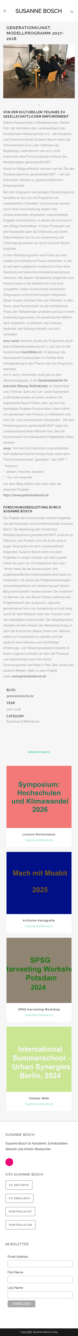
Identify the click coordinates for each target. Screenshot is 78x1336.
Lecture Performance (39, 834)
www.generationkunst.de (28, 676)
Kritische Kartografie (39, 920)
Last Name (15, 1287)
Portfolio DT (20, 1211)
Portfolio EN (20, 1224)
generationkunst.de (20, 696)
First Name (15, 1272)
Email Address (18, 1256)
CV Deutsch (19, 1185)
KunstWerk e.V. (31, 352)
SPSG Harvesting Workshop (39, 1009)
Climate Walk (39, 1098)
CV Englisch (19, 1198)
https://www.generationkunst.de (26, 495)
